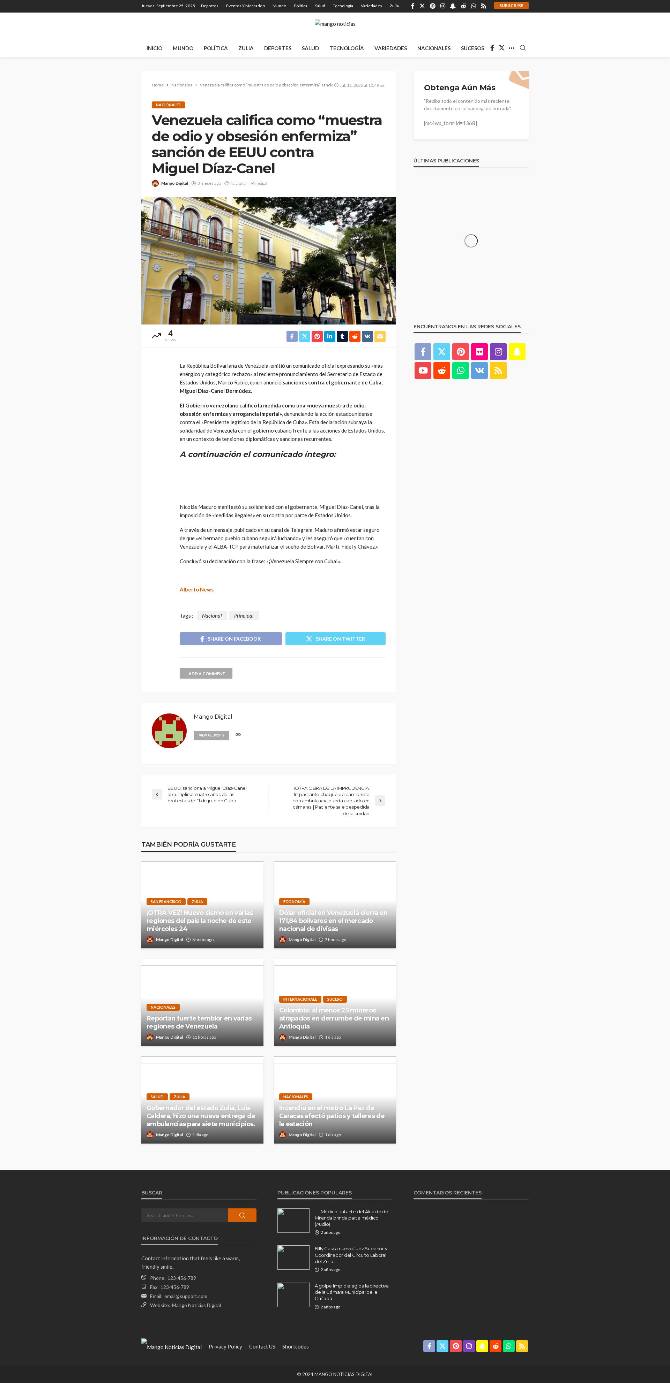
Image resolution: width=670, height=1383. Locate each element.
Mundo (279, 5)
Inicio (154, 48)
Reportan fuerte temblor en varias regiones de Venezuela (199, 1022)
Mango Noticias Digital (196, 1305)
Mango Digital (174, 183)
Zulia (394, 5)
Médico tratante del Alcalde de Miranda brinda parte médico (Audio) (351, 1218)
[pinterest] (432, 6)
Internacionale (300, 999)
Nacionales (434, 48)
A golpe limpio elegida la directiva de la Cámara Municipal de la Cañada (352, 1292)
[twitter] (422, 6)
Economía (294, 901)
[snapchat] (453, 6)
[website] (238, 735)
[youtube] (423, 370)
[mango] (335, 26)
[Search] (523, 48)
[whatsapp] (473, 6)
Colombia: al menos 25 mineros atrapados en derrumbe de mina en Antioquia (334, 1019)
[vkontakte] (479, 370)
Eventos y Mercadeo (245, 5)
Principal (259, 183)
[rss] (483, 6)
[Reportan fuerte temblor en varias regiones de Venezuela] (202, 1002)
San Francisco (166, 901)
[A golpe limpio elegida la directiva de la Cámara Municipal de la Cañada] (293, 1295)
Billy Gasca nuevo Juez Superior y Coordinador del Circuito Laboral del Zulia (351, 1255)
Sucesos (472, 48)
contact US (262, 1346)
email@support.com (185, 1296)
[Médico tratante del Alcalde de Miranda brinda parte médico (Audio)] (293, 1220)
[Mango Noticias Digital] (171, 1346)
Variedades (371, 5)
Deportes (209, 5)
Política (300, 5)
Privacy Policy (225, 1346)
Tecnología (343, 5)
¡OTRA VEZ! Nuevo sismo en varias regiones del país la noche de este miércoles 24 (200, 921)
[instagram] (443, 6)
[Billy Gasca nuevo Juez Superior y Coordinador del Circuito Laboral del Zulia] (293, 1257)
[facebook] (413, 6)
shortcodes (295, 1346)
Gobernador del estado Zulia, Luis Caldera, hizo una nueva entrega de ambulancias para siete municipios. (202, 1116)
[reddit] (463, 6)
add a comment (206, 673)
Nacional (238, 183)
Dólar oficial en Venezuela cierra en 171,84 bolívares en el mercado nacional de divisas (333, 921)
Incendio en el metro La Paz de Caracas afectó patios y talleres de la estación (332, 1116)
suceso (335, 999)
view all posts (211, 735)
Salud (320, 5)
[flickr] (479, 351)
